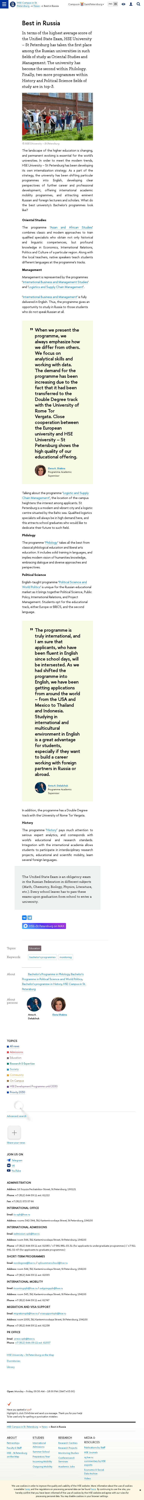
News (44, 1426)
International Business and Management (50, 297)
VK (13, 1165)
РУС (110, 4)
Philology (51, 542)
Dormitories (14, 1361)
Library (10, 1367)
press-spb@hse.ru (24, 1338)
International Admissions (39, 1444)
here (27, 1489)
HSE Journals (91, 1452)
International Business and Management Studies (55, 282)
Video (87, 1478)
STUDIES (38, 1438)
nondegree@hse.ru (24, 1263)
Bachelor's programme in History (42, 984)
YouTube (16, 1170)
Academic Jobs (66, 1466)
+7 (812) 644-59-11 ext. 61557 (32, 1342)
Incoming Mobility (42, 1461)
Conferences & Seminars (66, 1459)
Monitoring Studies (68, 1453)
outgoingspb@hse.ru (51, 1288)
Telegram (17, 1160)
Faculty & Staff (14, 1447)
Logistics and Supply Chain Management (55, 287)
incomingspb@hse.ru (25, 1288)
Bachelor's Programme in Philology (49, 974)
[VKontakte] (24, 917)
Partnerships (13, 1443)
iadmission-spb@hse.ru (27, 1233)
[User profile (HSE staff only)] (131, 4)
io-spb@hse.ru (22, 1214)
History (52, 830)
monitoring (66, 957)
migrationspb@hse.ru (26, 1313)
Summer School (41, 1451)
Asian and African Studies (71, 227)
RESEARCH (65, 1438)
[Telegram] (29, 917)
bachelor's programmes (42, 957)
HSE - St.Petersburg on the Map (17, 1454)
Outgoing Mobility (42, 1466)
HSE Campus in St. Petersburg (22, 1426)
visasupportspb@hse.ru (53, 1313)
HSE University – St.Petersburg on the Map (30, 1355)
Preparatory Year (41, 1456)
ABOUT (12, 1438)
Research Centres (67, 1443)
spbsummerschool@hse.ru (53, 1263)
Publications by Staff (94, 1447)
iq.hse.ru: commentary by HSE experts (95, 1461)
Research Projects (67, 1447)
